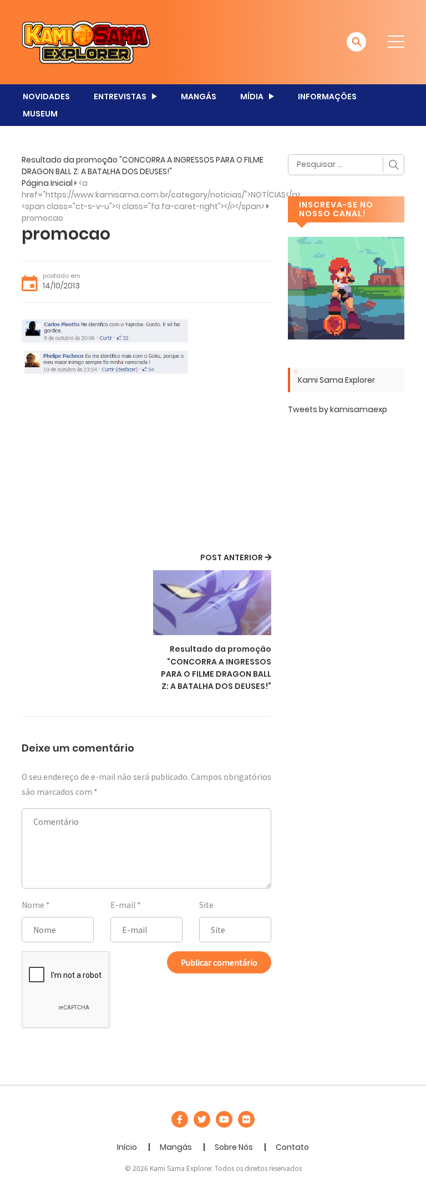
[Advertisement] (146, 467)
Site (206, 904)
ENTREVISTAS (120, 96)
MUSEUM (40, 113)
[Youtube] (224, 1119)
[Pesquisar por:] (346, 164)
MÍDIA (251, 96)
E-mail (122, 904)
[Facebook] (179, 1119)
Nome (33, 904)
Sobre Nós (234, 1147)
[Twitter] (202, 1119)
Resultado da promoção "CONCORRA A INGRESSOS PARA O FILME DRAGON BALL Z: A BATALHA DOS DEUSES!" (142, 165)
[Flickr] (246, 1119)
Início (127, 1147)
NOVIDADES (46, 96)
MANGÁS (198, 96)
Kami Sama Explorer (336, 380)
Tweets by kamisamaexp (337, 409)
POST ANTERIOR (231, 557)
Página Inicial (47, 183)
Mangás (176, 1147)
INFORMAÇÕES (327, 96)
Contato (292, 1147)
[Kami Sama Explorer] (86, 41)
